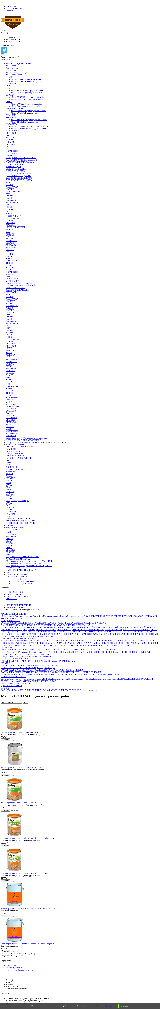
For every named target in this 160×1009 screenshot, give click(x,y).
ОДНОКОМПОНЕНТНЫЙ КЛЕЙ (21, 285)
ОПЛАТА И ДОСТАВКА (17, 596)
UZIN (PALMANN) (14, 469)
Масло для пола (12, 66)
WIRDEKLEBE (12, 279)
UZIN (8, 265)
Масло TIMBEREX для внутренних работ (29, 120)
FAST (8, 326)
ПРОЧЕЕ (5, 688)
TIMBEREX (11, 117)
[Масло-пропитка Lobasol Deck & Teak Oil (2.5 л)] (14, 800)
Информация (6, 961)
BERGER (10, 95)
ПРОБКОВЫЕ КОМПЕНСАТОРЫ (21, 523)
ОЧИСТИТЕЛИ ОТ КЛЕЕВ (18, 518)
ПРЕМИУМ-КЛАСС (15, 164)
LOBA (9, 462)
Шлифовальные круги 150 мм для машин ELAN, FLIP (29, 561)
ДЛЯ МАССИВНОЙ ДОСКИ (19, 173)
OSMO (9, 77)
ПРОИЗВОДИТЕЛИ (15, 592)
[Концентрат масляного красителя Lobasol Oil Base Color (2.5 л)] (14, 941)
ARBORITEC (12, 124)
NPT (8, 232)
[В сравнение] (17, 740)
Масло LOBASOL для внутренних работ (28, 111)
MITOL (9, 353)
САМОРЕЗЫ (11, 449)
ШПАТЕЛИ (11, 478)
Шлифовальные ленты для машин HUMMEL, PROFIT (29, 566)
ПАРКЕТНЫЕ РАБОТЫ (16, 574)
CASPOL (10, 198)
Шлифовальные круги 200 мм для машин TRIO (26, 563)
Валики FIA (11, 471)
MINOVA (10, 234)
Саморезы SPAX (13, 451)
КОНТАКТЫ (11, 599)
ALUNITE (10, 301)
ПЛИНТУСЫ (12, 525)
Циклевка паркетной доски (22, 581)
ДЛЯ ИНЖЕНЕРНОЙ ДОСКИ (19, 178)
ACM (8, 182)
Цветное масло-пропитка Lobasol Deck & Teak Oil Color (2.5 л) (27, 873)
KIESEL (9, 337)
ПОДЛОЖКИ (12, 530)
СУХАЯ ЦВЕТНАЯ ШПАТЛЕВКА (16, 668)
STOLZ (9, 258)
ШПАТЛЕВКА (12, 409)
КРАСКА (10, 572)
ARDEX (9, 308)
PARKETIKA (12, 241)
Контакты (10, 11)
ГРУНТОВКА (12, 292)
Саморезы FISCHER (14, 453)
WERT (9, 276)
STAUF (9, 256)
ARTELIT (10, 189)
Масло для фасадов (14, 75)
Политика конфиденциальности (107, 1006)
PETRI (9, 146)
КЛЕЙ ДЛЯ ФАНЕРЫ (15, 171)
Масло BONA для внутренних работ (26, 104)
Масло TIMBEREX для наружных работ (28, 122)
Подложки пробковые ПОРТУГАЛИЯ (22, 557)
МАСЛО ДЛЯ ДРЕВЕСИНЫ (18, 64)
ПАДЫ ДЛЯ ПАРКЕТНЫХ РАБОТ (21, 570)
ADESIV (10, 185)
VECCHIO (10, 267)
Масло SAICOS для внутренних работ (27, 90)
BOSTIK (9, 196)
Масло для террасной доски (18, 72)
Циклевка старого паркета (22, 583)
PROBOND (11, 245)
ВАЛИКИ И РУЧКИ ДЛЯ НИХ (19, 458)
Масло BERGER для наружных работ (27, 99)
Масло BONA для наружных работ (26, 106)
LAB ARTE (11, 220)
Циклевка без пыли (19, 579)
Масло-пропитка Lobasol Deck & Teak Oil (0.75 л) (22, 732)
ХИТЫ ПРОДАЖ (13, 167)
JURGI (9, 214)
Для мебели (11, 70)
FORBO (9, 140)
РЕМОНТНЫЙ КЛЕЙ (15, 288)
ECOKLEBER (12, 202)
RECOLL (10, 149)
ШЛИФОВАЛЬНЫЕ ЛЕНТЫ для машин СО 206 (27, 568)
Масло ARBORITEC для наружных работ (29, 128)
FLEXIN (9, 207)
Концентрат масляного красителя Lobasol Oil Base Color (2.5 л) (27, 944)
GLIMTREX (11, 84)
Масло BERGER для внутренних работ (27, 97)
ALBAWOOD (12, 187)
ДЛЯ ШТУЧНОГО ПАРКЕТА (19, 180)
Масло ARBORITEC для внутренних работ (29, 126)
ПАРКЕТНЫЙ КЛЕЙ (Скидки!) (20, 162)
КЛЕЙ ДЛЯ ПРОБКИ (15, 444)
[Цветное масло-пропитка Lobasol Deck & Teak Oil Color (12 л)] (14, 836)
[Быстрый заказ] (12, 740)
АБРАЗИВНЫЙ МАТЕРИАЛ (18, 559)
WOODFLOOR (12, 281)
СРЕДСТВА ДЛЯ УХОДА (17, 501)
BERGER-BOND (13, 191)
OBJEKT (10, 236)
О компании (11, 6)
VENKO (9, 270)
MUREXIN (11, 229)
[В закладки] (15, 740)
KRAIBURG (11, 534)
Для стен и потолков (15, 68)
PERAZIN (10, 243)
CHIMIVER (11, 155)
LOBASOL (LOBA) (14, 108)
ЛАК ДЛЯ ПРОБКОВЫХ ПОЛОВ (21, 158)
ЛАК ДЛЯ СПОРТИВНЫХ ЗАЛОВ (21, 160)
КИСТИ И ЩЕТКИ (14, 527)
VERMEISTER (12, 151)
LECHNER (11, 144)
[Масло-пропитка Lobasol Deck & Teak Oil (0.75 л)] (14, 730)
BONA (9, 102)
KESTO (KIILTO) (13, 216)
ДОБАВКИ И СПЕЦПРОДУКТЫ (20, 521)
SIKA (8, 252)
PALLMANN (11, 115)
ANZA (9, 476)
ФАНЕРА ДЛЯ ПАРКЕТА (17, 290)
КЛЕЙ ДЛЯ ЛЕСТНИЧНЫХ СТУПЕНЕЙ (24, 440)
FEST (8, 205)
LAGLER (53, 690)
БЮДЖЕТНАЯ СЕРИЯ (16, 169)
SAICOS (9, 88)
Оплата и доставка (14, 8)
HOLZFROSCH (13, 142)
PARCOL (10, 238)
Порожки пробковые (88, 690)
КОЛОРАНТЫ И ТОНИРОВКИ (20, 447)
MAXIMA (10, 225)
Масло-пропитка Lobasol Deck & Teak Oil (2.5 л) (21, 803)
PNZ (8, 86)
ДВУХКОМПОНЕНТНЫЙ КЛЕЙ (20, 283)
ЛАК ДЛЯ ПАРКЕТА (15, 131)
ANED (9, 303)
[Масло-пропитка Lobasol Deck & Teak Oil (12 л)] (14, 765)
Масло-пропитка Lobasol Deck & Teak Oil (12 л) (21, 767)
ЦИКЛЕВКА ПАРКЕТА (16, 577)
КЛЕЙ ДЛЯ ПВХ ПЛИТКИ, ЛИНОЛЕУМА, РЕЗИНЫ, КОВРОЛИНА (36, 442)
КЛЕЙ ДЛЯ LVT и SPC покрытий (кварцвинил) (27, 438)
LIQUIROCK (11, 422)
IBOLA (9, 211)
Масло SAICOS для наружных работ (26, 93)
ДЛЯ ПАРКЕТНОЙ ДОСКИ (18, 176)
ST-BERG (10, 254)
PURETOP (10, 247)
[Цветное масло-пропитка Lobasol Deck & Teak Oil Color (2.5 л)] (14, 871)
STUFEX (10, 388)
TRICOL (9, 263)
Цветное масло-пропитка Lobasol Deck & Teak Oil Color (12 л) (27, 838)
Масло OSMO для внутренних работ (26, 79)
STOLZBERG (12, 261)
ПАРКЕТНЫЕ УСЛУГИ (16, 594)
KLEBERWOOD (13, 218)
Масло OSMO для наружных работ (26, 81)
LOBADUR (11, 133)
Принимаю (124, 1006)
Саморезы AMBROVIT (16, 456)
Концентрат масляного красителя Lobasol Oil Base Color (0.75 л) (28, 908)
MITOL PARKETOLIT (15, 227)
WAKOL (9, 274)
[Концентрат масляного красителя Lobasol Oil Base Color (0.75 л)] (14, 906)
